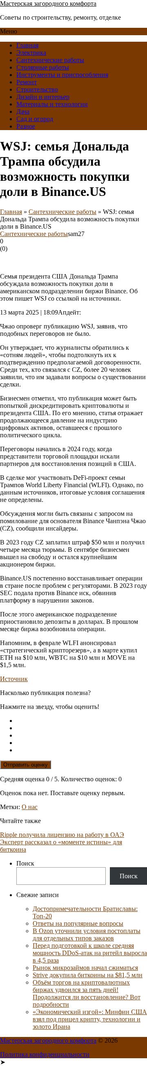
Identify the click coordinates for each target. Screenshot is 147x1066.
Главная (27, 45)
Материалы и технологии (52, 104)
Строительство (37, 89)
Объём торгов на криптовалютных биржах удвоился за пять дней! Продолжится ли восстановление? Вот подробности (86, 993)
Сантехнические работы (50, 59)
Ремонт (26, 82)
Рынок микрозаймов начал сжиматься (85, 967)
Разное (25, 126)
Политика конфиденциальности (44, 1054)
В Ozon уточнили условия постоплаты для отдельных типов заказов (86, 934)
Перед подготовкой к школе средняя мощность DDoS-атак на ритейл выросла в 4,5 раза (90, 953)
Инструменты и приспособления (62, 74)
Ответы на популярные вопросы (78, 923)
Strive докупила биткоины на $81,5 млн (88, 975)
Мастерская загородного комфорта (48, 3)
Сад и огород (34, 118)
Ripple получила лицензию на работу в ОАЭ (62, 834)
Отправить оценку (25, 765)
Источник (14, 678)
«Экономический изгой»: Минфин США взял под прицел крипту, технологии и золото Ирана (90, 1019)
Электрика (31, 52)
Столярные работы (42, 67)
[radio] (81, 720)
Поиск (25, 863)
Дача (22, 111)
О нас (30, 806)
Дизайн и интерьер (42, 96)
